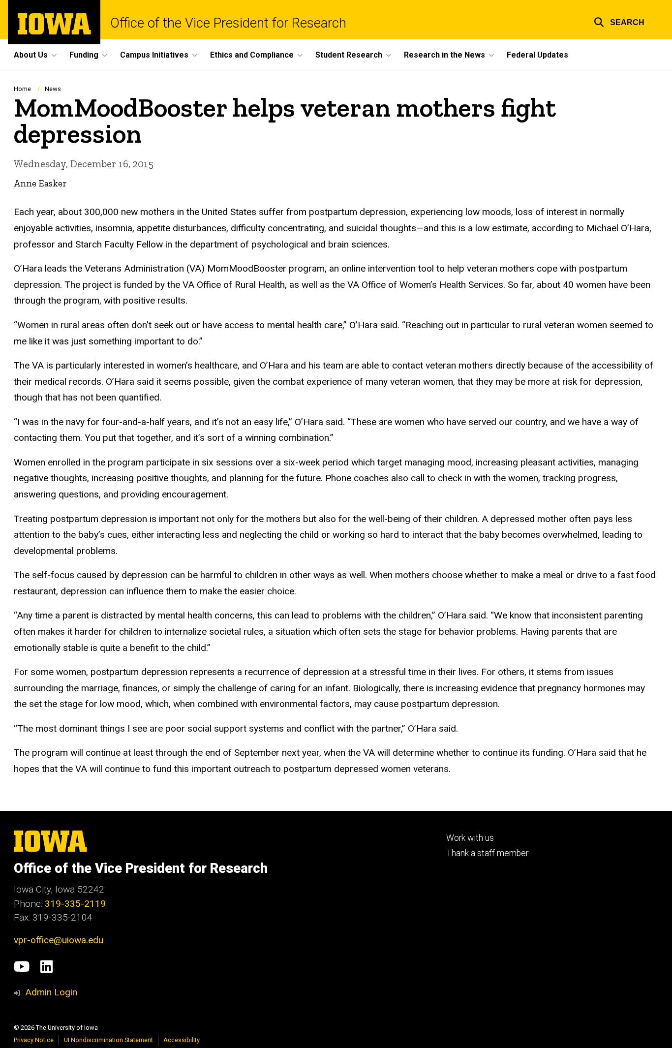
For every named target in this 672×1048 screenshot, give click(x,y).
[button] (619, 21)
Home (22, 88)
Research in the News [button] (444, 55)
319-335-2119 (75, 903)
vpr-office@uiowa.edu (58, 940)
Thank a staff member (487, 853)
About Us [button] (31, 55)
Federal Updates (537, 55)
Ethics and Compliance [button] (252, 55)
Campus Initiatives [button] (154, 55)
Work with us (470, 838)
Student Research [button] (348, 55)
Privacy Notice (34, 1040)
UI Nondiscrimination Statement (108, 1040)
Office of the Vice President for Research (228, 23)
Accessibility (181, 1040)
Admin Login (51, 992)
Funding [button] (83, 55)
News (53, 88)
